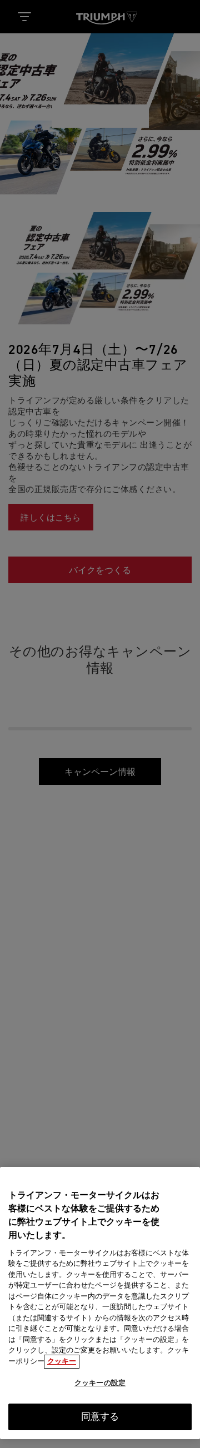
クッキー (61, 1361)
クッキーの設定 (100, 1383)
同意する (100, 1417)
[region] (100, 1303)
